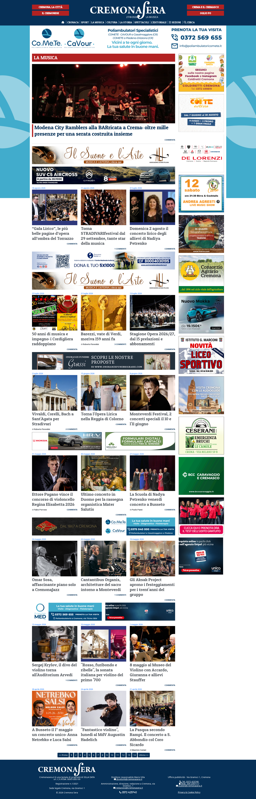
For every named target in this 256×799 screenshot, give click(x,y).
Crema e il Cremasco (205, 7)
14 (134, 755)
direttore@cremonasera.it (129, 779)
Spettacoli (141, 22)
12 (123, 755)
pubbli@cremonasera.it (190, 785)
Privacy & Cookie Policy (189, 792)
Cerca (190, 22)
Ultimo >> (143, 755)
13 (129, 755)
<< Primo (63, 755)
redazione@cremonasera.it (129, 787)
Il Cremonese (50, 13)
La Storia (126, 22)
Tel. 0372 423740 (190, 781)
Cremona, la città (50, 7)
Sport (85, 22)
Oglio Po (205, 13)
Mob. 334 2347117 (190, 783)
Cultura (112, 22)
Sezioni (176, 22)
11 (117, 755)
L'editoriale (159, 22)
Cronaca (73, 22)
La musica (97, 22)
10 (112, 755)
